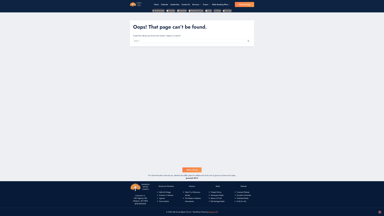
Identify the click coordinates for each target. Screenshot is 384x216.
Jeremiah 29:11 (192, 178)
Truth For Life (241, 201)
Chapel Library (216, 192)
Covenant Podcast (243, 192)
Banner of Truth (216, 198)
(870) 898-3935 (140, 203)
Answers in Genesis (166, 195)
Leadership (174, 4)
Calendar (164, 4)
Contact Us (186, 4)
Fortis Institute (164, 201)
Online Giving (244, 4)
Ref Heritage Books (217, 201)
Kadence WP (213, 212)
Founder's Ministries (244, 195)
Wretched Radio (242, 198)
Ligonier (162, 198)
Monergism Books (217, 195)
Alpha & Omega (165, 192)
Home (156, 4)
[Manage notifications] (379, 212)
